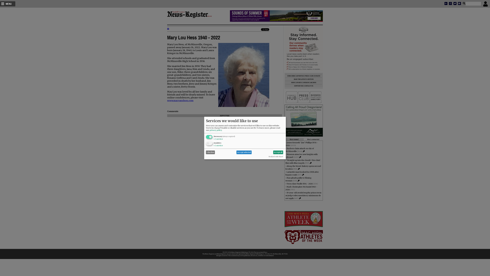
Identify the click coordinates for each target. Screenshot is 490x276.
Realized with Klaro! (276, 156)
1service (218, 139)
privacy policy (216, 130)
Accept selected (244, 152)
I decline (210, 152)
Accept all (278, 152)
